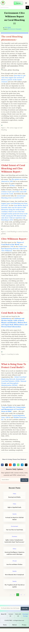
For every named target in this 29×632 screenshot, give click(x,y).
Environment (11, 29)
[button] (26, 3)
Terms (5, 625)
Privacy (24, 625)
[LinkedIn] (14, 464)
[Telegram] (22, 464)
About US (3, 614)
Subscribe (24, 480)
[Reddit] (10, 464)
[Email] (26, 464)
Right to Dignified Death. (14, 507)
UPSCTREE (7, 27)
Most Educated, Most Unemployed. (14, 575)
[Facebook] (2, 464)
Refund (14, 625)
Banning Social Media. (14, 497)
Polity (14, 493)
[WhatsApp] (18, 464)
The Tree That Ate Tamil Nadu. (14, 530)
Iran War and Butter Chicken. (15, 564)
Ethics (14, 548)
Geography (18, 29)
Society (15, 514)
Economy (14, 536)
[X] (6, 464)
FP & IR (14, 561)
